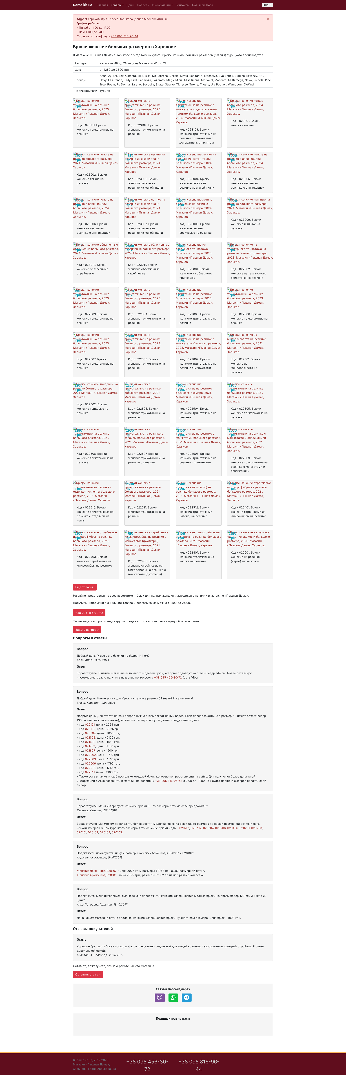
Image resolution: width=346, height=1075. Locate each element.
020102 (90, 729)
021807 (90, 750)
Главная (102, 5)
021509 (90, 742)
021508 (90, 737)
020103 (105, 832)
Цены (130, 5)
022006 (90, 763)
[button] (160, 998)
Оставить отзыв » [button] (88, 974)
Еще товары (84, 587)
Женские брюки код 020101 (96, 875)
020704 (90, 733)
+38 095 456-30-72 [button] (89, 612)
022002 (90, 755)
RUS (266, 5)
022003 (90, 759)
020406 (232, 828)
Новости (143, 5)
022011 (90, 772)
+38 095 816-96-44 (124, 36)
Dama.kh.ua (82, 5)
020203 (256, 828)
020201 (244, 828)
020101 (90, 724)
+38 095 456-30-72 (168, 677)
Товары (116, 5)
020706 (220, 828)
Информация (161, 5)
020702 (196, 828)
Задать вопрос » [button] (87, 629)
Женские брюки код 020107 (97, 871)
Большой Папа (202, 5)
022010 (90, 768)
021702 (90, 746)
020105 (117, 832)
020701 (184, 828)
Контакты (182, 5)
